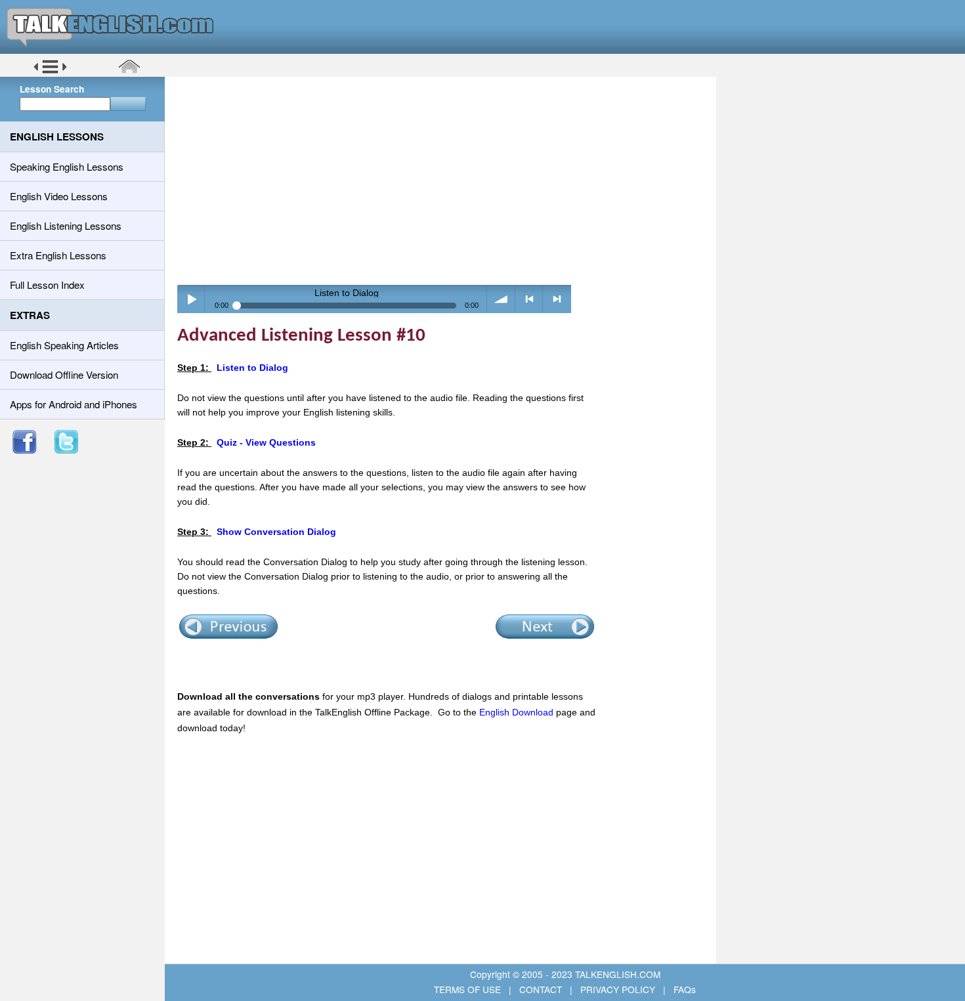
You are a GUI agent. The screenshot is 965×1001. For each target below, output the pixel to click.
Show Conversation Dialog (276, 531)
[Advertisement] (445, 180)
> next (557, 299)
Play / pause (191, 299)
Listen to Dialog (252, 367)
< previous (529, 299)
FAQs (683, 989)
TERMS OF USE (469, 989)
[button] (50, 71)
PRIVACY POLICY (618, 989)
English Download (516, 712)
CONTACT (541, 989)
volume (501, 299)
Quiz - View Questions (266, 442)
